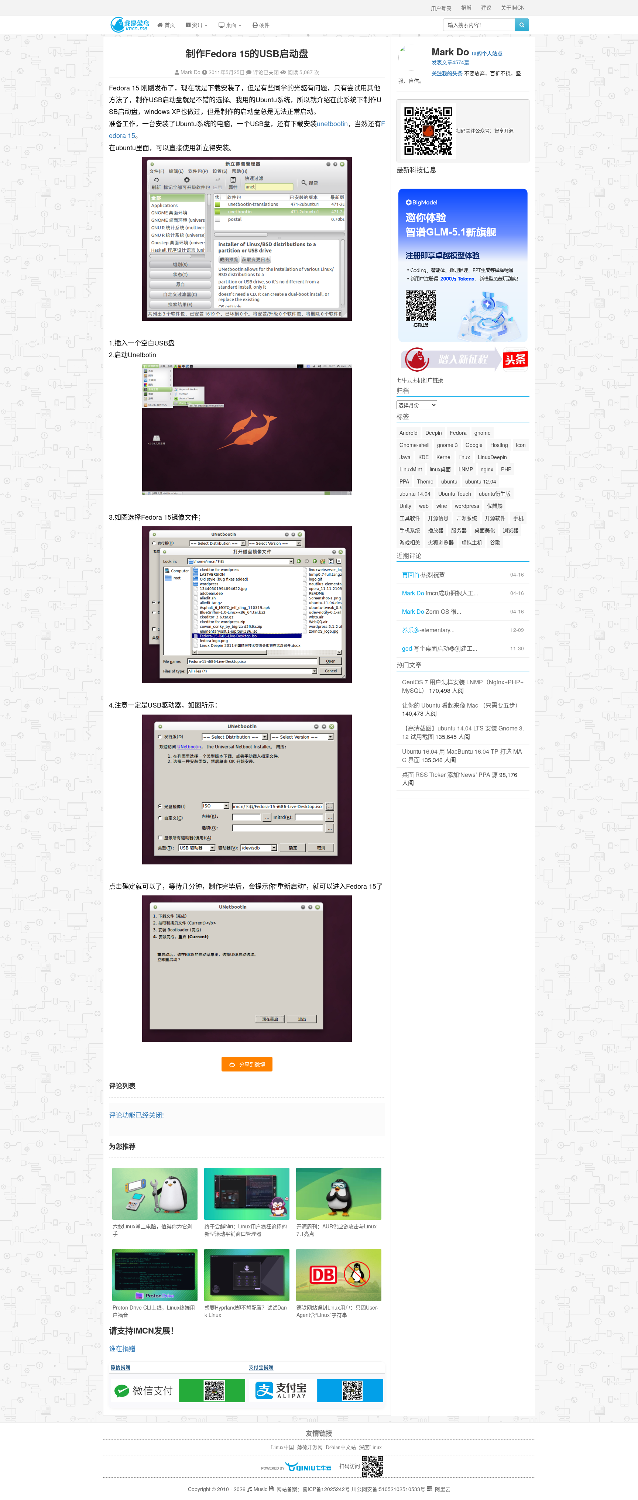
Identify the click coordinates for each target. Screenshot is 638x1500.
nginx (487, 469)
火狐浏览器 (441, 542)
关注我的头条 (447, 73)
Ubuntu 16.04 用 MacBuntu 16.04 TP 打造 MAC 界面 (462, 755)
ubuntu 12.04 (480, 481)
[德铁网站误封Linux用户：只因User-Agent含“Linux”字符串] (339, 1275)
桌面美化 (484, 530)
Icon (521, 444)
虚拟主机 (472, 542)
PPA (404, 481)
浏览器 (510, 530)
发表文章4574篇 (450, 62)
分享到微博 (252, 1064)
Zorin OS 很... (443, 612)
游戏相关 (409, 542)
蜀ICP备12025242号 (326, 1489)
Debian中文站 (341, 1447)
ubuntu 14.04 (415, 493)
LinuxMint (410, 469)
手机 (518, 518)
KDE (423, 457)
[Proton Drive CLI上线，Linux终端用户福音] (155, 1275)
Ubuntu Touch (454, 493)
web (424, 505)
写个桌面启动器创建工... (445, 648)
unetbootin (332, 123)
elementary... (438, 630)
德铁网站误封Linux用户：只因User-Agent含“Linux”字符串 (337, 1311)
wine (441, 505)
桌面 (231, 24)
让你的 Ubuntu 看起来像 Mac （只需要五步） (461, 705)
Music (259, 1489)
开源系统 (466, 518)
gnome (482, 432)
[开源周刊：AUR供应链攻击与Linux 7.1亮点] (339, 1194)
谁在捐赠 (122, 1348)
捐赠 (466, 7)
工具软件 (409, 518)
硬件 (264, 24)
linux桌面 (440, 469)
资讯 (197, 24)
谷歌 (495, 542)
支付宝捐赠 (261, 1367)
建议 (486, 7)
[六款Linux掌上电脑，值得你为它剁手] (155, 1194)
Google (474, 444)
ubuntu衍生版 (495, 493)
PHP (506, 469)
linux (464, 457)
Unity (405, 505)
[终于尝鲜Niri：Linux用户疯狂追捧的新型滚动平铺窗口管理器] (247, 1194)
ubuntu (449, 481)
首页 (169, 24)
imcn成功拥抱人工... (452, 593)
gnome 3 (447, 444)
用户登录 (441, 8)
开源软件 (495, 518)
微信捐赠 (120, 1367)
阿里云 (441, 1489)
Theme (425, 481)
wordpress (467, 505)
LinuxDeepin (492, 457)
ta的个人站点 (487, 53)
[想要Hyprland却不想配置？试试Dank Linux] (247, 1275)
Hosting (499, 444)
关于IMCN (513, 7)
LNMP (466, 469)
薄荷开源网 (310, 1447)
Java (405, 457)
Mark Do (190, 72)
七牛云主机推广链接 (420, 379)
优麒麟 (494, 505)
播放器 (435, 530)
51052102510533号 (402, 1489)
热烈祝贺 (433, 575)
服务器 (459, 530)
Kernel (444, 457)
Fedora (458, 432)
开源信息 (438, 518)
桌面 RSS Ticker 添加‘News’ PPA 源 (450, 774)
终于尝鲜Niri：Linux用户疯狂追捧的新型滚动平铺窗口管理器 (246, 1229)
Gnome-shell (414, 444)
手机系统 (409, 530)
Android (408, 432)
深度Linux (370, 1447)
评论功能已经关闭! (136, 1114)
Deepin (433, 432)
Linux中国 (282, 1447)
